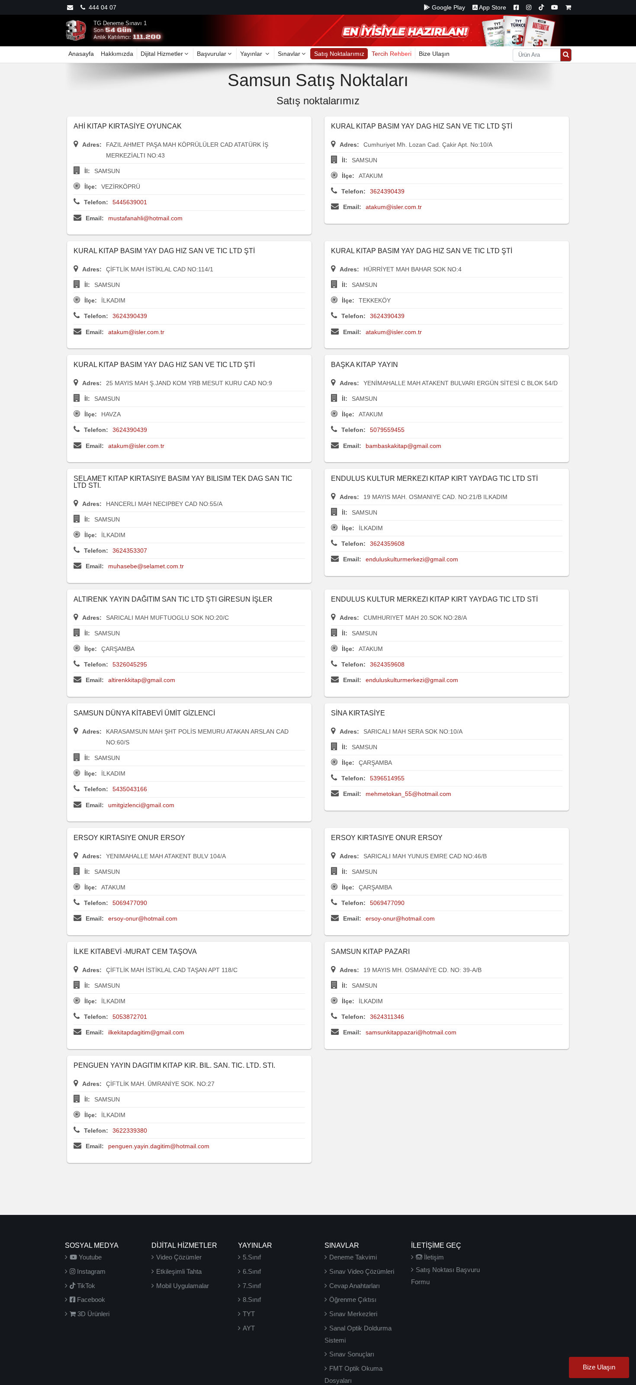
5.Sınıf (252, 1257)
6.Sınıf (252, 1271)
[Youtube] (554, 7)
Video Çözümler (179, 1257)
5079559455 (387, 429)
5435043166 (129, 789)
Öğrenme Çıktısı (352, 1299)
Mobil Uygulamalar (182, 1285)
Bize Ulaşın (434, 53)
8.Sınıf (252, 1299)
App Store (492, 7)
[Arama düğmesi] (566, 54)
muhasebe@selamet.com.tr (146, 566)
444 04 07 (100, 7)
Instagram (90, 1271)
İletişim (433, 1257)
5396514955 (387, 778)
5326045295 (129, 664)
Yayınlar (252, 53)
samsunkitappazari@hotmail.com (411, 1032)
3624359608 (387, 543)
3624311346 (387, 1016)
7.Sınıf (252, 1285)
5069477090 (129, 902)
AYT (249, 1328)
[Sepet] (568, 7)
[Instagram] (528, 7)
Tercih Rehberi (391, 53)
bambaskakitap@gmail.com (403, 445)
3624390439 (387, 191)
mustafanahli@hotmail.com (145, 218)
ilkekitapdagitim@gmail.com (146, 1032)
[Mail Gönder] (70, 7)
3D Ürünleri (92, 1313)
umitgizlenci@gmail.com (141, 805)
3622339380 (129, 1130)
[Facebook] (516, 7)
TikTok (85, 1285)
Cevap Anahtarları (354, 1285)
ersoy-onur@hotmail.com (142, 918)
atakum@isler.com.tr (394, 206)
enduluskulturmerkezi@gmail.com (412, 559)
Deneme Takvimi (353, 1257)
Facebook (90, 1299)
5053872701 (129, 1016)
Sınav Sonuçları (351, 1354)
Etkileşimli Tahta (179, 1271)
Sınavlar (289, 53)
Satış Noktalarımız (339, 53)
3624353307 (129, 550)
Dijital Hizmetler (162, 53)
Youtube (89, 1257)
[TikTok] (541, 7)
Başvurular (211, 53)
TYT (249, 1313)
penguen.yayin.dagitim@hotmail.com (158, 1146)
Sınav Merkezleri (353, 1313)
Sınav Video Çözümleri (361, 1271)
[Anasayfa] (76, 29)
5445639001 (129, 202)
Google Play (447, 7)
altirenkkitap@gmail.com (141, 679)
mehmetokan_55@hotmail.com (408, 793)
